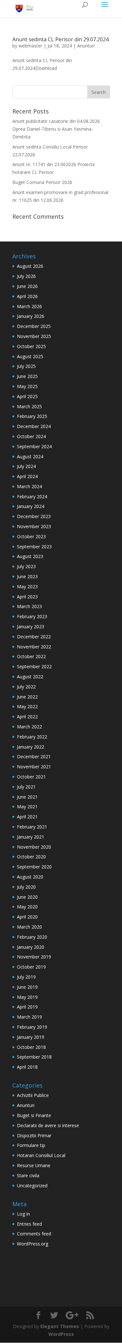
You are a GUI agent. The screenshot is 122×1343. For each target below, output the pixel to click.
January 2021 (30, 837)
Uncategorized (32, 1185)
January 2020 (30, 947)
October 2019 (31, 967)
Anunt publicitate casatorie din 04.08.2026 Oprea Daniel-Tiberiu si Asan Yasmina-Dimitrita (56, 129)
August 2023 (30, 556)
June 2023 (27, 576)
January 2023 (30, 626)
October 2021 (31, 777)
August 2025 (30, 356)
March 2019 (29, 1017)
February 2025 (32, 416)
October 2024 (31, 436)
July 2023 (26, 566)
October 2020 (31, 857)
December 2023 (34, 516)
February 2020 (32, 937)
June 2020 (27, 897)
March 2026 (29, 306)
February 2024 (32, 496)
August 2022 (30, 676)
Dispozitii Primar (34, 1135)
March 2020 (29, 927)
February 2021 (32, 827)
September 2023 (34, 546)
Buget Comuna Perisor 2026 (42, 182)
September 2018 (34, 1057)
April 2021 (27, 817)
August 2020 (30, 877)
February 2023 (32, 616)
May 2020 (27, 907)
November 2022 (34, 647)
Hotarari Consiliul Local (41, 1155)
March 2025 (29, 406)
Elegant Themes (59, 1326)
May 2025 (27, 386)
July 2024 (26, 466)
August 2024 (30, 456)
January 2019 (30, 1037)
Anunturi (86, 46)
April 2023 (27, 596)
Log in (23, 1214)
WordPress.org (32, 1244)
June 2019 (27, 987)
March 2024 (29, 486)
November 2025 (34, 336)
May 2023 (27, 586)
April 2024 (27, 476)
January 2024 (30, 506)
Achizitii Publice (33, 1095)
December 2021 (34, 756)
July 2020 (26, 887)
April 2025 (27, 396)
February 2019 (32, 1027)
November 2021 (34, 766)
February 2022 (32, 737)
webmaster (30, 46)
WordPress (61, 1334)
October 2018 (31, 1047)
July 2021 (26, 787)
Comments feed (34, 1234)
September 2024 (34, 446)
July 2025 (26, 366)
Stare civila (28, 1175)
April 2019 (27, 1007)
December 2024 (34, 426)
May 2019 (27, 997)
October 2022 (31, 656)
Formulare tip (31, 1145)
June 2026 (27, 286)
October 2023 (31, 536)
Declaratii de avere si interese (48, 1125)
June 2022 (27, 697)
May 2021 (27, 806)
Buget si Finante (34, 1115)
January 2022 (30, 747)
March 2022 (29, 727)
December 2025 (34, 326)
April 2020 (27, 917)
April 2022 (27, 716)
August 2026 (30, 266)
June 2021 (27, 797)
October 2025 (31, 346)
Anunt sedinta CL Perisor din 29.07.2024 (60, 39)
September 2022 (34, 666)
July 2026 (26, 276)
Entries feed (29, 1224)
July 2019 (26, 977)
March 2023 (29, 606)
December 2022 (34, 636)
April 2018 (27, 1067)
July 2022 (26, 687)
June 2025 (27, 376)
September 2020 (34, 867)
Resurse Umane (33, 1165)
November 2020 (34, 847)
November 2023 (34, 526)
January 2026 (30, 316)
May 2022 (27, 706)
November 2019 (34, 957)
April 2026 (27, 296)
